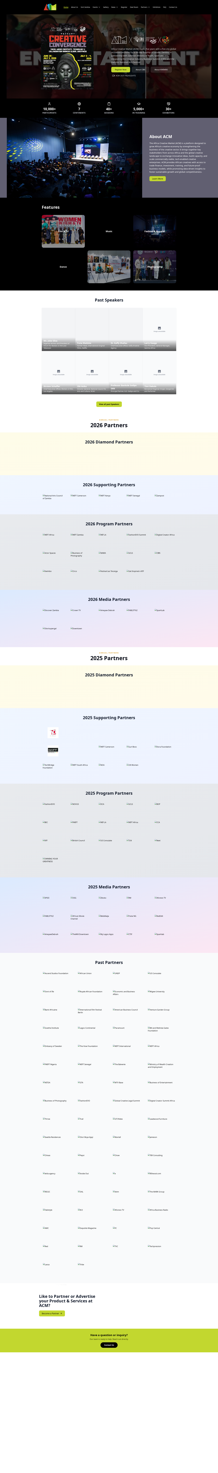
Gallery (106, 7)
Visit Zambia (85, 7)
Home (66, 7)
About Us (74, 7)
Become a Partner (50, 1313)
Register (124, 7)
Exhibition (156, 7)
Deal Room (134, 7)
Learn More (157, 178)
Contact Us (173, 7)
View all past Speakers (109, 404)
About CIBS (140, 69)
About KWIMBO (161, 69)
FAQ (164, 7)
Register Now (120, 69)
